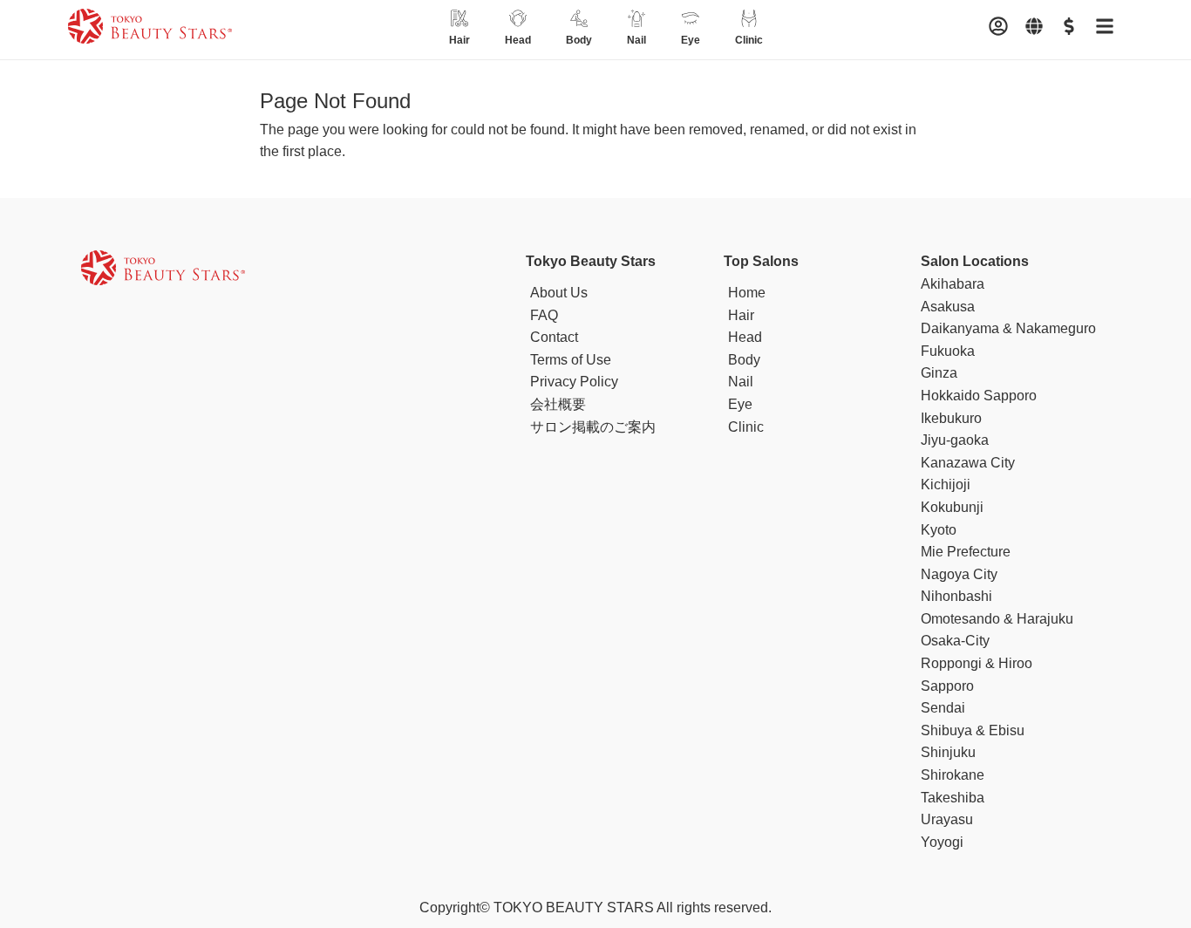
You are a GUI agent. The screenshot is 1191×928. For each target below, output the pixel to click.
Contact (554, 337)
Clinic (746, 427)
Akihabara (952, 283)
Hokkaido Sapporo (979, 395)
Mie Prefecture (966, 551)
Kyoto (938, 529)
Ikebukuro (951, 418)
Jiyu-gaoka (955, 440)
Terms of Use (570, 359)
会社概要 (558, 404)
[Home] (150, 30)
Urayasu (947, 819)
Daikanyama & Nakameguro (1008, 328)
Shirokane (952, 775)
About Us (559, 292)
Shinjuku (948, 752)
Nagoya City (959, 574)
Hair (741, 315)
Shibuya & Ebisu (972, 730)
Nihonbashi (956, 596)
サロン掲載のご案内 (593, 427)
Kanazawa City (968, 462)
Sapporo (947, 686)
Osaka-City (955, 640)
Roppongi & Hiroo (976, 663)
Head (745, 337)
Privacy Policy (574, 381)
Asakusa (948, 306)
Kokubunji (952, 507)
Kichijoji (945, 484)
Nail (740, 381)
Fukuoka (948, 351)
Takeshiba (952, 797)
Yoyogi (942, 842)
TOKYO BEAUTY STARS (573, 907)
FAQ (544, 315)
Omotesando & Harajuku (997, 618)
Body (744, 359)
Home (747, 292)
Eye (740, 404)
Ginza (939, 372)
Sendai (943, 707)
